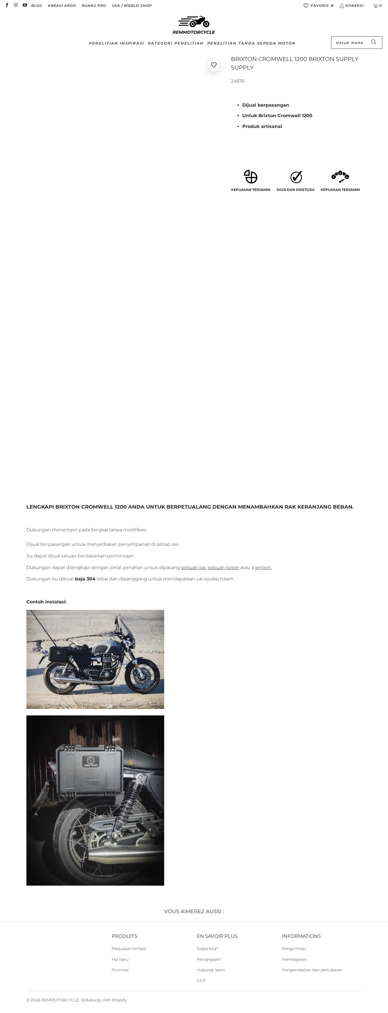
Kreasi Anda (62, 5)
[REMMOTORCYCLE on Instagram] (15, 5)
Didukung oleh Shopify (103, 1000)
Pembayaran (294, 959)
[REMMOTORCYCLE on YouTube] (24, 5)
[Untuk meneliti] (373, 42)
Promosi (120, 969)
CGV (201, 980)
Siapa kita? (207, 948)
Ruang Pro (94, 5)
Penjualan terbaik (129, 948)
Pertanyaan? (209, 959)
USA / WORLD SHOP (132, 5)
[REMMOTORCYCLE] (194, 25)
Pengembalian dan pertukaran (312, 969)
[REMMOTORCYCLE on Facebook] (6, 5)
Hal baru (120, 959)
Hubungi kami (211, 969)
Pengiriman (294, 948)
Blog (36, 5)
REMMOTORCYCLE (60, 1000)
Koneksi (354, 5)
